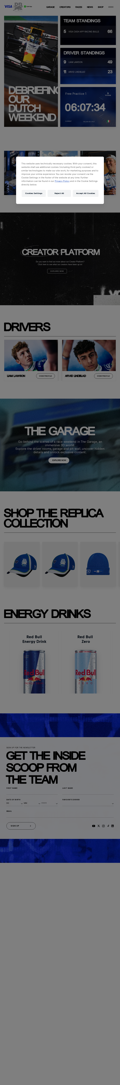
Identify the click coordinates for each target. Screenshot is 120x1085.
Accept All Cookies (85, 193)
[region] (60, 180)
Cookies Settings (33, 193)
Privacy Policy (62, 181)
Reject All (59, 193)
